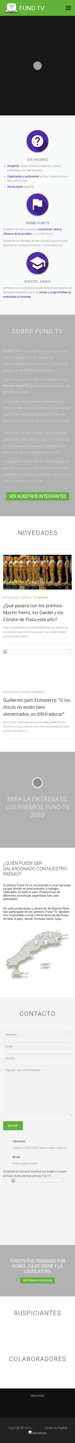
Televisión (40, 597)
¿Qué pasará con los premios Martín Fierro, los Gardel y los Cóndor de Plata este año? (33, 612)
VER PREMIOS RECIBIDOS (37, 1280)
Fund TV (29, 186)
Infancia (39, 692)
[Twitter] (42, 1407)
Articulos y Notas (16, 597)
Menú (68, 7)
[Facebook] (22, 1407)
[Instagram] (32, 1407)
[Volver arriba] (37, 1425)
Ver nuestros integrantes (37, 496)
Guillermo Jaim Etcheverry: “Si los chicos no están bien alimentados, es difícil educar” (36, 707)
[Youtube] (52, 1407)
